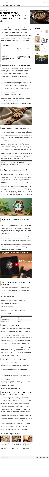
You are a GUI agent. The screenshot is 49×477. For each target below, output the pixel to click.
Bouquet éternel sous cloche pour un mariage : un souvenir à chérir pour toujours (44, 40)
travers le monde (10, 70)
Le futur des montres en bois (22, 51)
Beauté (13, 448)
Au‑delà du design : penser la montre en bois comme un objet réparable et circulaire (23, 57)
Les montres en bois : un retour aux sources (8, 49)
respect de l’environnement (18, 30)
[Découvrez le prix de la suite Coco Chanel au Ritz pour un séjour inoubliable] (16, 439)
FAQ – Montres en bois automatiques (23, 54)
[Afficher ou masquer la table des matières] (20, 45)
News (1, 448)
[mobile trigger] (2, 2)
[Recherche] (44, 2)
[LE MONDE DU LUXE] (7, 2)
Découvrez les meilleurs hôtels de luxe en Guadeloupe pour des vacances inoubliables (44, 48)
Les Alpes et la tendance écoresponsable (6, 56)
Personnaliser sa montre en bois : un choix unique (8, 59)
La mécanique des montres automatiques (6, 52)
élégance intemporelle (10, 32)
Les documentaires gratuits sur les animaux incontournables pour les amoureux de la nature (41, 59)
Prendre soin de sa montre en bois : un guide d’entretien (23, 49)
